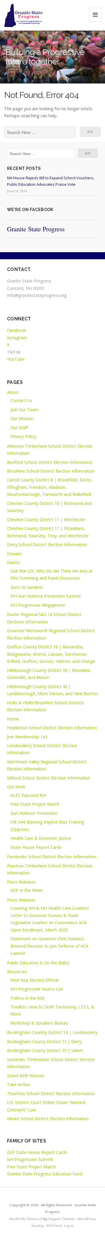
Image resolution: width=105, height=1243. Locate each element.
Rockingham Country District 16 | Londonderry (52, 1032)
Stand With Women (25, 1075)
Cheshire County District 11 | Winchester (46, 519)
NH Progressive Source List (36, 989)
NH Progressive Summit (30, 1159)
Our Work (16, 786)
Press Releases (21, 882)
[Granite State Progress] (23, 15)
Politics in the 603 (27, 998)
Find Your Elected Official (34, 980)
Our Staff (19, 427)
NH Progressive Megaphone (37, 605)
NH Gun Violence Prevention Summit (45, 596)
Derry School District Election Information (47, 544)
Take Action (18, 1084)
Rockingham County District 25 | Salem (45, 1050)
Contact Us (21, 400)
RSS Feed (54, 1225)
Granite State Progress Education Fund (44, 1174)
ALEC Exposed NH (28, 795)
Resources (17, 971)
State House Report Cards (36, 847)
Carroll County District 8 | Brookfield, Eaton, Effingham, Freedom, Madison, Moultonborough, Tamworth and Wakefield (49, 487)
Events (13, 562)
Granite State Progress (36, 228)
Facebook (16, 330)
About (13, 392)
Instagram (17, 337)
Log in (69, 1225)
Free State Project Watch (34, 804)
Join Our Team (24, 409)
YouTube (15, 359)
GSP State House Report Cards (37, 1152)
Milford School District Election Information (48, 778)
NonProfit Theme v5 (25, 1219)
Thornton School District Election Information (51, 1093)
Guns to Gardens (26, 587)
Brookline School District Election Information (50, 471)
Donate (14, 553)
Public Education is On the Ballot (38, 963)
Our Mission (21, 418)
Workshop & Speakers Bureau (39, 1023)
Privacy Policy (23, 436)
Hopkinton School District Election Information (52, 727)
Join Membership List (27, 737)
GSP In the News (26, 890)
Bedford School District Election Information (49, 462)
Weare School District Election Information (48, 1118)
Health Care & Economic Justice (40, 838)
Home (13, 719)
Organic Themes (61, 1219)
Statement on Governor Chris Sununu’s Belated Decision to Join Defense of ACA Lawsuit (49, 946)
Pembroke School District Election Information (51, 856)
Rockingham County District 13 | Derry (44, 1041)
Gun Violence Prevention (33, 813)
